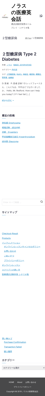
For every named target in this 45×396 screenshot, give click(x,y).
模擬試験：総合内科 (11, 127)
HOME (11, 382)
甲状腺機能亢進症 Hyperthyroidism (18, 136)
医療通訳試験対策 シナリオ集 (15, 274)
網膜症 (38, 74)
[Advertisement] (22, 171)
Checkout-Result (10, 233)
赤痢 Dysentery (10, 132)
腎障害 (4, 77)
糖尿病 (32, 74)
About (19, 382)
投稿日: (22, 65)
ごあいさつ (9, 255)
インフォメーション (11, 243)
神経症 (25, 74)
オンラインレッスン (11, 265)
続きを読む (7, 100)
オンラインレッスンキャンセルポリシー (22, 246)
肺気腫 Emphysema (11, 123)
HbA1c (19, 74)
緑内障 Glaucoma (10, 141)
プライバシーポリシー (14, 260)
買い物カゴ (7, 338)
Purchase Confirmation (15, 342)
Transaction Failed (13, 347)
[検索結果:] (23, 202)
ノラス (9, 65)
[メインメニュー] (41, 16)
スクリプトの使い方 (11, 270)
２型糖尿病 (11, 74)
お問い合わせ (10, 251)
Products (6, 238)
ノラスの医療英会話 (21, 12)
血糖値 (11, 77)
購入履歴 (8, 351)
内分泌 (14, 69)
